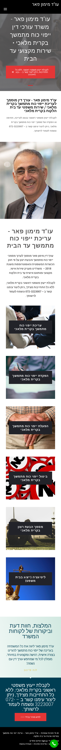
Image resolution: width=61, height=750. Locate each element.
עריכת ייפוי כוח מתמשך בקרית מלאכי (30, 327)
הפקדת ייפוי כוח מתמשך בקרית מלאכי (30, 377)
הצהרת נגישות (25, 744)
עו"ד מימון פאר (45, 4)
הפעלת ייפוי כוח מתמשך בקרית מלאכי (30, 427)
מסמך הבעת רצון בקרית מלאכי (30, 528)
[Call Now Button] (54, 744)
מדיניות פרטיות (40, 744)
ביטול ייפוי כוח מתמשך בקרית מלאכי (30, 478)
